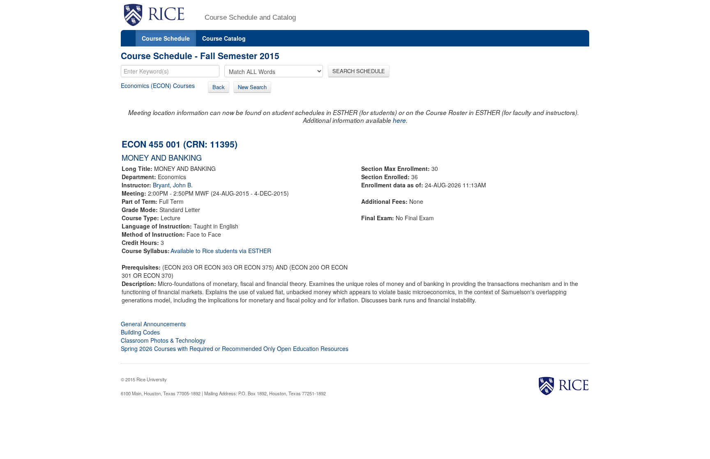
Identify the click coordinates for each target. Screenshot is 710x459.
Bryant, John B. (173, 185)
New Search (252, 87)
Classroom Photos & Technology (163, 340)
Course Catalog (224, 38)
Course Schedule (166, 38)
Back (218, 87)
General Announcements (153, 324)
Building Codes (140, 332)
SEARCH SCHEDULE (358, 71)
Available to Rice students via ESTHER (221, 251)
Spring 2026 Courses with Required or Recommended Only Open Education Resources (234, 348)
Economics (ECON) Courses (158, 85)
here (399, 120)
